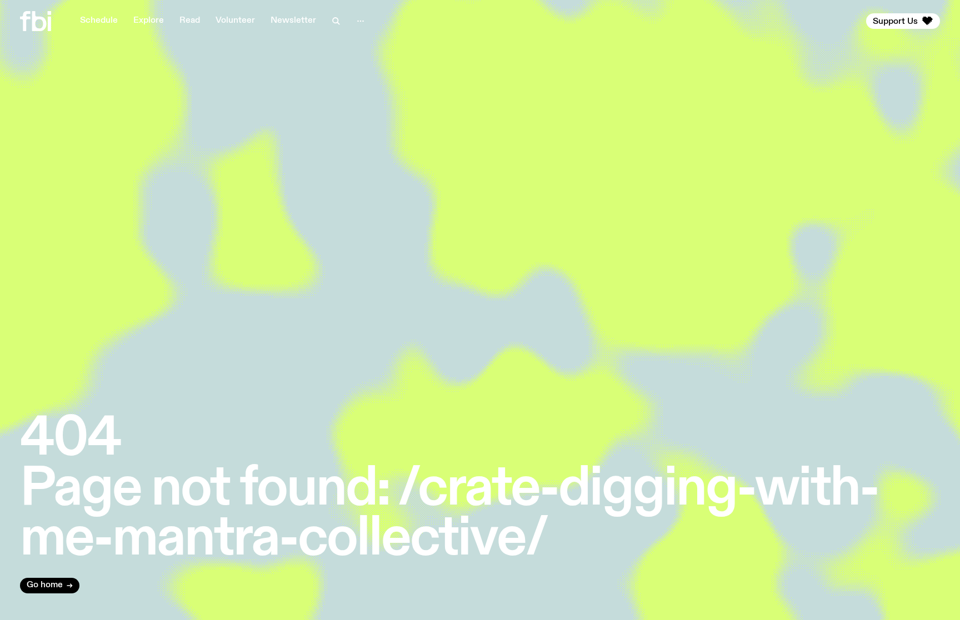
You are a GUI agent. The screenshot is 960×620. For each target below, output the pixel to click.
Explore (148, 20)
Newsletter (293, 20)
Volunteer (235, 20)
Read (189, 20)
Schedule (99, 20)
